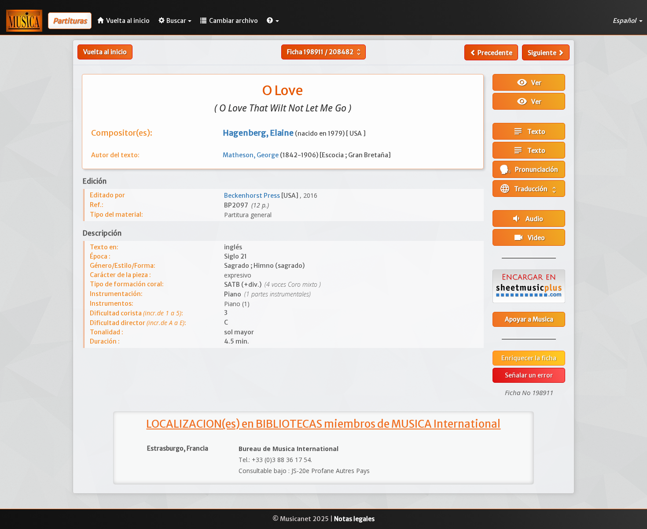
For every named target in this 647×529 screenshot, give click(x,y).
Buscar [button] (176, 21)
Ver (529, 82)
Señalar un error (529, 375)
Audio (527, 218)
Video (529, 237)
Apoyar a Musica (529, 319)
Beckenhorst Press (252, 196)
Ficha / (325, 52)
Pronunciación (534, 170)
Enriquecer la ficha (528, 358)
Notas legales (354, 519)
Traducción (529, 188)
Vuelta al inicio (105, 52)
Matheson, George (251, 155)
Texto (529, 131)
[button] (272, 21)
